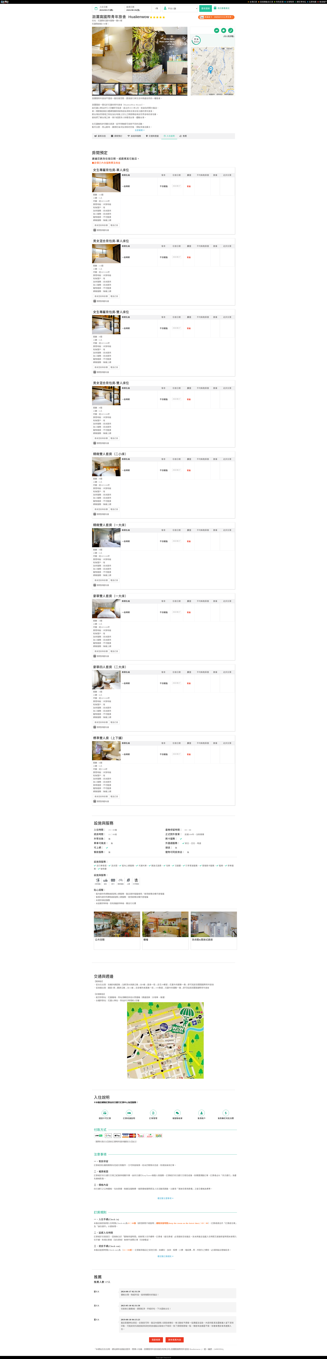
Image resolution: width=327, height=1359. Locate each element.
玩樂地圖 (313, 2)
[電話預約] (230, 30)
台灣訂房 (253, 2)
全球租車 (290, 2)
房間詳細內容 (103, 230)
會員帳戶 (323, 2)
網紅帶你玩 (301, 2)
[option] (117, 924)
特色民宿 (280, 2)
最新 (102, 136)
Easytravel (167, 1357)
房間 (118, 136)
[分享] (216, 30)
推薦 (185, 136)
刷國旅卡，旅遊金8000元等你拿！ (218, 17)
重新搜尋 (205, 8)
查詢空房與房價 (101, 225)
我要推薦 (156, 1340)
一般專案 (126, 186)
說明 (171, 136)
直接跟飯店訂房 (266, 2)
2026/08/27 (177, 186)
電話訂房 (114, 225)
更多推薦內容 (174, 1340)
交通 (154, 136)
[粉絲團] (223, 30)
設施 (136, 136)
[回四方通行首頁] (5, 2)
